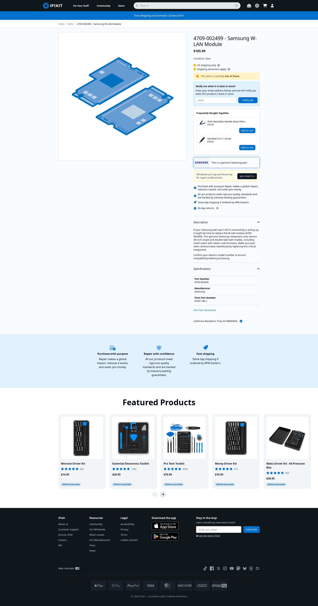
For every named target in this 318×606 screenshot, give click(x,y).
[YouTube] (232, 568)
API (60, 545)
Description (200, 222)
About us (63, 524)
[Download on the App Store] (165, 526)
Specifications (202, 269)
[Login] (272, 5)
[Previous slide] (155, 494)
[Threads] (251, 568)
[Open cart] (265, 5)
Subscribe (251, 529)
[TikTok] (205, 568)
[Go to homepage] (54, 6)
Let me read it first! (209, 535)
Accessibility (127, 524)
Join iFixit (247, 176)
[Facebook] (212, 568)
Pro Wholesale (97, 529)
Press (92, 545)
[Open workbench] (249, 5)
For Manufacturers (99, 540)
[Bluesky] (244, 568)
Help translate (66, 568)
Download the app (164, 518)
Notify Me (247, 100)
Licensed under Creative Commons (167, 596)
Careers (62, 540)
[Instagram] (225, 568)
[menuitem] (81, 5)
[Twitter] (218, 568)
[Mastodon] (238, 568)
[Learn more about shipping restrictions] (218, 65)
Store (61, 24)
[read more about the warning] (241, 321)
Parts (70, 24)
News (92, 550)
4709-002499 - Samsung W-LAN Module (99, 24)
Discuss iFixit (65, 534)
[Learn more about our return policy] (217, 208)
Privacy (124, 529)
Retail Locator (97, 534)
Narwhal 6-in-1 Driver (219, 138)
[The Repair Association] (258, 568)
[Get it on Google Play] (165, 536)
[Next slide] (163, 494)
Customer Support (68, 529)
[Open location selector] (257, 5)
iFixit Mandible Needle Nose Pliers (226, 121)
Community (95, 524)
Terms (124, 534)
